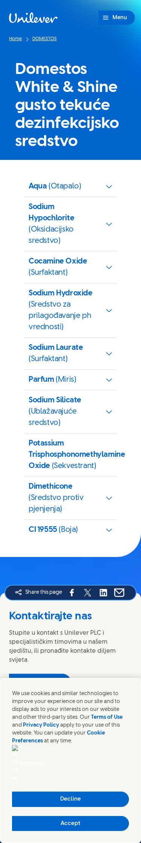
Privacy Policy (41, 725)
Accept (70, 823)
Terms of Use (107, 717)
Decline (70, 799)
